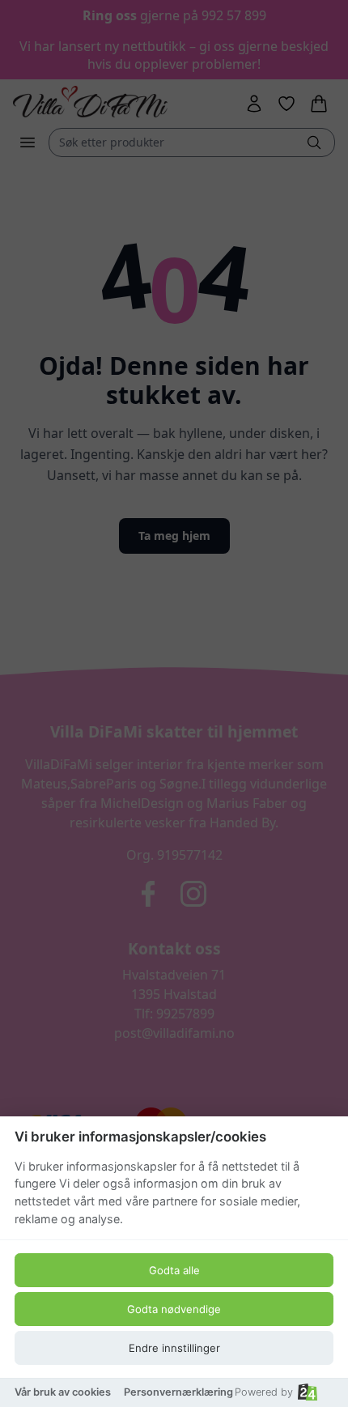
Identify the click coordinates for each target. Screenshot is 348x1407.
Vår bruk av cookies (63, 1392)
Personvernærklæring (178, 1392)
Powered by (264, 1392)
